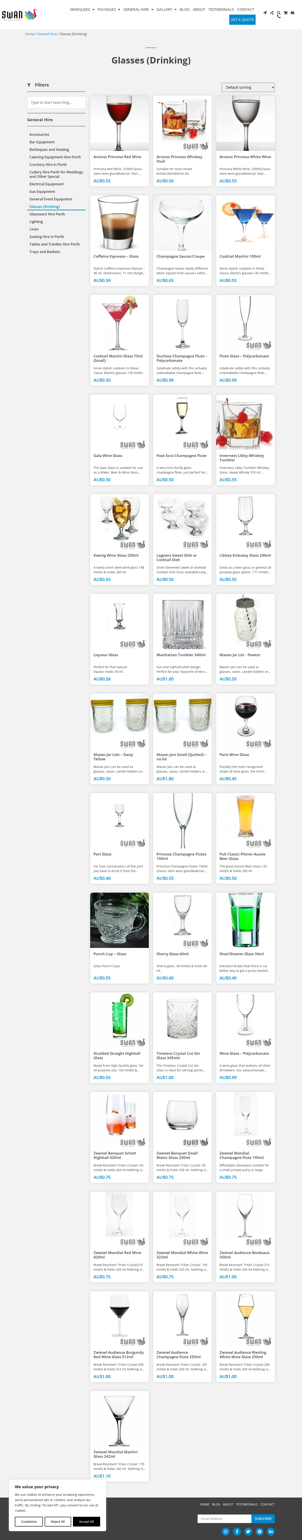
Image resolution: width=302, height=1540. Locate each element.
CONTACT (267, 1504)
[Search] (279, 13)
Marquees (80, 9)
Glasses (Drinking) (44, 206)
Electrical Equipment (46, 184)
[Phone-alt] (279, 16)
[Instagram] (226, 1532)
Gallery (164, 9)
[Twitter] (248, 1532)
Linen (34, 229)
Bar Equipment (42, 142)
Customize (29, 1521)
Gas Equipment (42, 191)
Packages (106, 9)
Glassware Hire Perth (47, 214)
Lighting (36, 221)
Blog (185, 9)
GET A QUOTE (242, 19)
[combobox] (56, 102)
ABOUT (228, 1504)
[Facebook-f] (237, 1532)
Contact (245, 9)
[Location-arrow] (265, 13)
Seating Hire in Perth (46, 236)
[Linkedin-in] (271, 1532)
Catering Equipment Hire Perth (55, 157)
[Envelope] (292, 13)
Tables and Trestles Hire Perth (54, 244)
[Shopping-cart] (285, 13)
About (199, 9)
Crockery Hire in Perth (48, 164)
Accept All (86, 1521)
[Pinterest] (260, 1532)
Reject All (58, 1521)
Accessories (39, 134)
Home (29, 34)
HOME (204, 1504)
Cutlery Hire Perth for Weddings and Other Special (56, 174)
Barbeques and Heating (49, 149)
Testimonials (221, 9)
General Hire (136, 9)
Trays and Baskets (44, 251)
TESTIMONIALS (247, 1504)
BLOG (216, 1504)
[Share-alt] (272, 13)
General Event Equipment (50, 199)
